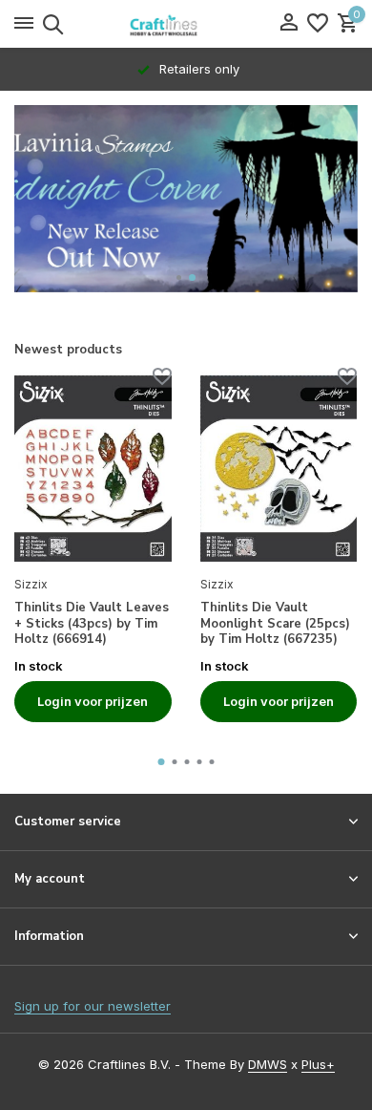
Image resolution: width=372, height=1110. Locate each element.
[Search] (50, 23)
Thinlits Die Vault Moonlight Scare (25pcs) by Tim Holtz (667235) (275, 624)
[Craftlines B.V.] (186, 24)
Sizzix (31, 584)
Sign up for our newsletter (92, 1006)
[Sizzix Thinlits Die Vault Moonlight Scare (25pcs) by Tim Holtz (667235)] (279, 468)
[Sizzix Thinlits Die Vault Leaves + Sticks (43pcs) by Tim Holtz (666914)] (93, 468)
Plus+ (318, 1064)
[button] (180, 277)
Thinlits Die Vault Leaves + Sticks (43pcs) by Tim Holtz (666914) (91, 624)
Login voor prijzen (92, 701)
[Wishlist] (317, 23)
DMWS (267, 1064)
